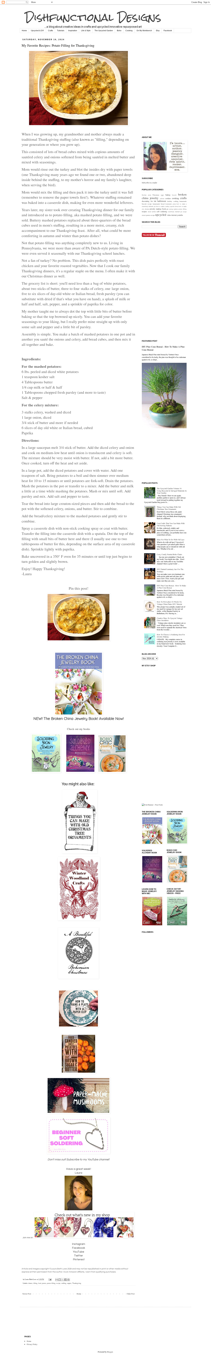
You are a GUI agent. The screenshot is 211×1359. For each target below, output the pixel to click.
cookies (168, 198)
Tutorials (60, 30)
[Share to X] (62, 1279)
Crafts (50, 30)
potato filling (51, 1283)
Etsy (158, 30)
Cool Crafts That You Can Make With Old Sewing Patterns (171, 524)
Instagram (78, 1244)
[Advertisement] (165, 84)
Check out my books (78, 729)
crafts (183, 198)
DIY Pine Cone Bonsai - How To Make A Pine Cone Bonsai (163, 348)
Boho (119, 30)
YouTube (78, 1251)
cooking (175, 198)
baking (167, 195)
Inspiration (72, 30)
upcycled (160, 215)
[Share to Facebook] (65, 1279)
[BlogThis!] (59, 1279)
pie (168, 209)
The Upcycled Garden (104, 30)
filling (35, 1283)
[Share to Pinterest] (68, 1279)
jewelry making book (158, 209)
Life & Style (86, 30)
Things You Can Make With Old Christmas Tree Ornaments (169, 508)
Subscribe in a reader (149, 182)
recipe (58, 1283)
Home (24, 30)
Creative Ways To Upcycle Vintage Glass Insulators (169, 619)
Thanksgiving (76, 1283)
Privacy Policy (32, 1344)
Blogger (110, 1352)
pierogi (171, 209)
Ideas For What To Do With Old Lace (170, 539)
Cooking (129, 30)
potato (44, 1283)
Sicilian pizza (146, 195)
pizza (176, 209)
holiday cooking (172, 201)
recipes (144, 211)
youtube (180, 215)
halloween (161, 201)
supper (69, 1283)
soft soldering (162, 211)
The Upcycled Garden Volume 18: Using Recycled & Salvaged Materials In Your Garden (172, 490)
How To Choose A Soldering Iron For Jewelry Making (171, 635)
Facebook (168, 30)
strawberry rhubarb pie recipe (177, 212)
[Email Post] (50, 1279)
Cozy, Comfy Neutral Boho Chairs (169, 554)
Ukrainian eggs (158, 195)
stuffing (63, 1283)
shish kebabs (152, 212)
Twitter (78, 1255)
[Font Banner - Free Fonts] (152, 804)
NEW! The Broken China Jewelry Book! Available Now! (78, 718)
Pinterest (79, 1259)
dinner (30, 1283)
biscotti (174, 195)
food (39, 1283)
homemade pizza (170, 204)
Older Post (131, 1293)
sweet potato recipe (148, 215)
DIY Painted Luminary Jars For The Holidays (170, 570)
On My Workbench (144, 30)
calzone (162, 199)
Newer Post (26, 1293)
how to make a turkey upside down (167, 206)
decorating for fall (149, 201)
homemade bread (159, 204)
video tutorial (172, 215)
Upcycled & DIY (37, 30)
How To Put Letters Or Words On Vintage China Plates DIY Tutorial (169, 602)
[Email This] (56, 1279)
